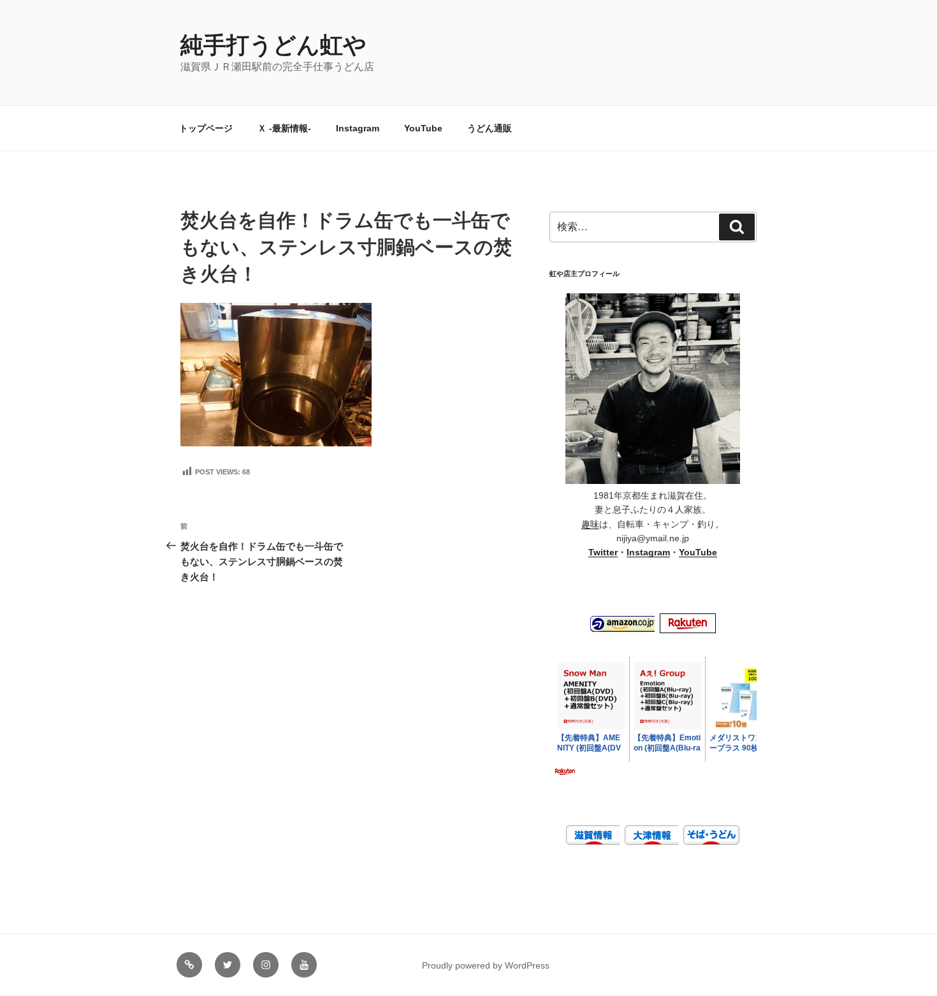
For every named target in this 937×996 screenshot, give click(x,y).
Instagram (357, 128)
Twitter (603, 552)
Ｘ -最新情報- (284, 128)
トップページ (206, 128)
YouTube (423, 128)
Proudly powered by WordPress (485, 965)
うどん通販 (489, 128)
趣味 (590, 524)
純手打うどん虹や (273, 45)
